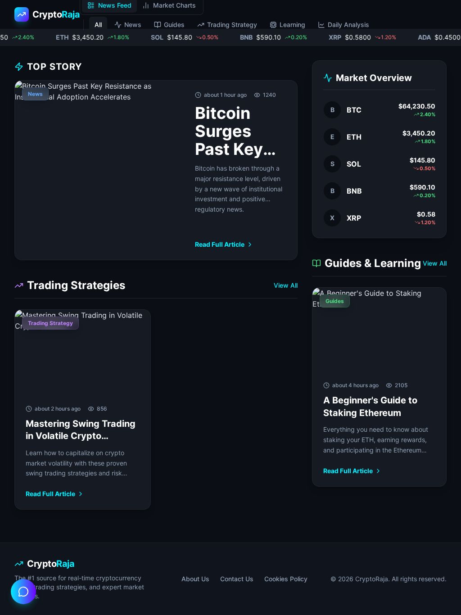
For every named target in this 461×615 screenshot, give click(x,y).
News (132, 24)
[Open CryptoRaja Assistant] (23, 591)
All (98, 24)
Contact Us (236, 579)
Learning (292, 24)
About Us (195, 579)
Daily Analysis (348, 24)
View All (286, 285)
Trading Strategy (232, 24)
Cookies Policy (285, 579)
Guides (174, 24)
